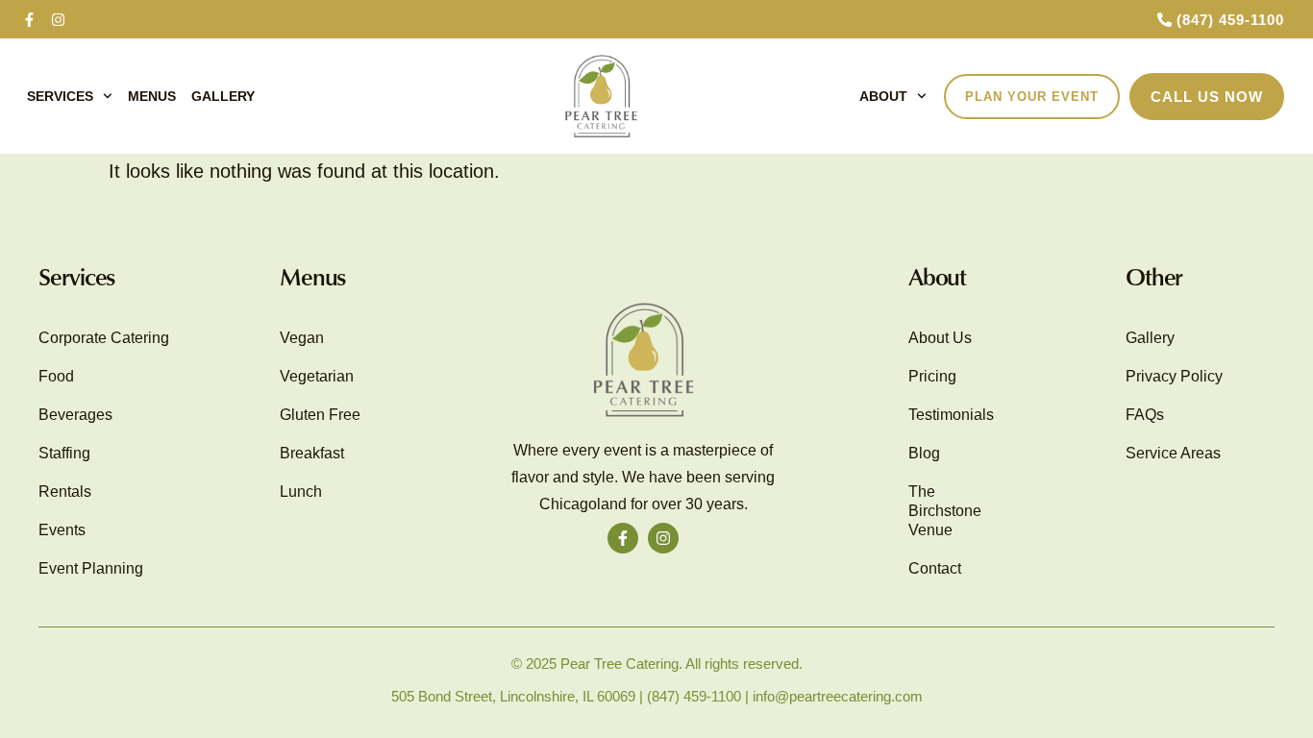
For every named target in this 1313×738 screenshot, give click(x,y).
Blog (924, 453)
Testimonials (951, 414)
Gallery (223, 96)
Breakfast (312, 453)
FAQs (1145, 414)
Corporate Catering (103, 338)
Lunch (301, 491)
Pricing (932, 376)
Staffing (64, 453)
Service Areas (1173, 453)
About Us (940, 338)
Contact (934, 568)
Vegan (302, 338)
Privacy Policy (1174, 376)
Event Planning (90, 568)
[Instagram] (57, 19)
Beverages (75, 414)
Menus (152, 96)
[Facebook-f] (28, 19)
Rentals (64, 491)
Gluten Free (320, 414)
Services (60, 96)
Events (62, 530)
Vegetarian (317, 376)
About (883, 96)
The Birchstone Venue (944, 510)
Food (56, 376)
